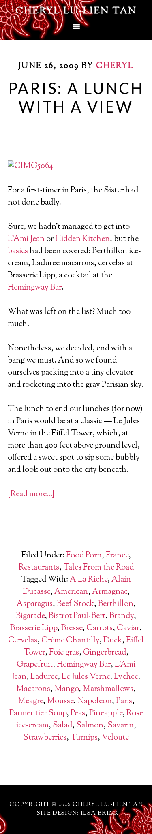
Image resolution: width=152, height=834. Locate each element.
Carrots (99, 628)
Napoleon (94, 701)
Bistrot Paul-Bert (77, 616)
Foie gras (64, 653)
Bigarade (30, 616)
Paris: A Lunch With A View (75, 97)
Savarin (120, 726)
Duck (112, 640)
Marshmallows (108, 689)
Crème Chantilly (70, 640)
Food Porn (84, 555)
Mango (66, 689)
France (117, 555)
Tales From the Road (98, 568)
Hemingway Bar (35, 288)
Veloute (115, 738)
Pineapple (105, 713)
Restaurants (39, 568)
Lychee (126, 677)
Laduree (44, 677)
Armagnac (109, 592)
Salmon (89, 726)
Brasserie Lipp (33, 628)
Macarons (33, 689)
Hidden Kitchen (82, 239)
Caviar (128, 628)
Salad (62, 726)
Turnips (84, 738)
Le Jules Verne (86, 677)
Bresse (71, 628)
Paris (124, 701)
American (71, 592)
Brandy (121, 616)
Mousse (60, 701)
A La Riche (88, 580)
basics (18, 251)
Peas (78, 713)
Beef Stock (75, 604)
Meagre (30, 701)
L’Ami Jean (26, 239)
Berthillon (115, 604)
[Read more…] (31, 494)
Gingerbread (104, 653)
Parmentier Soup (37, 713)
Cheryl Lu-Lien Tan (76, 11)
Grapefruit (35, 665)
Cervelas (22, 640)
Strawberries (44, 738)
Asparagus (35, 604)
